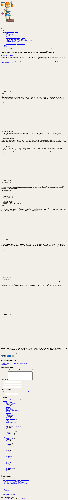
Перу (7, 469)
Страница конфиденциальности (10, 485)
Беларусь (27, 48)
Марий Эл (8, 421)
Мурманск (8, 423)
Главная (5, 30)
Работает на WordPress (6, 498)
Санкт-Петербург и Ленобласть (13, 426)
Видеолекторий (9, 34)
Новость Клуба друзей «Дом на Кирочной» (13, 481)
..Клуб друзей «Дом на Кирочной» (11, 399)
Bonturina (12, 55)
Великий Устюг (9, 404)
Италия (7, 441)
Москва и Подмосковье (11, 422)
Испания (8, 440)
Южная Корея (9, 471)
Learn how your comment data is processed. (26, 391)
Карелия (8, 417)
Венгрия (8, 439)
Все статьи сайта (7, 487)
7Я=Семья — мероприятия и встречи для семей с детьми (19, 40)
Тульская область (10, 434)
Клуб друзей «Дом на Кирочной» (10, 32)
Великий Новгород (10, 403)
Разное (4, 446)
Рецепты (5, 447)
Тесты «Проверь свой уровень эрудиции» (15, 38)
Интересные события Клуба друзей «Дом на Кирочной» (16, 483)
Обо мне (5, 46)
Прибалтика (6, 490)
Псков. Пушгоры (10, 425)
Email (2, 384)
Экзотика (5, 455)
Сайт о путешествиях (5, 23)
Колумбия (8, 465)
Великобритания (9, 438)
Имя (2, 381)
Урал (7, 435)
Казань (7, 411)
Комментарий (4, 379)
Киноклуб (8, 35)
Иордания (8, 463)
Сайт (2, 386)
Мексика (8, 467)
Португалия (8, 443)
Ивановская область (10, 409)
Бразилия (8, 458)
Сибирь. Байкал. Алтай (11, 428)
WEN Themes (24, 498)
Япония (7, 473)
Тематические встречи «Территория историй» (16, 39)
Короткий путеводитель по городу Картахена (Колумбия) (14, 363)
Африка (7, 457)
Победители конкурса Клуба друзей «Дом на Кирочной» (16, 480)
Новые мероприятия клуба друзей (11, 478)
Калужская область (10, 415)
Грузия (7, 453)
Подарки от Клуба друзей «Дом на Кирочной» (13, 482)
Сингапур (8, 470)
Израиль (8, 461)
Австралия (8, 456)
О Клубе (8, 33)
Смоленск (8, 429)
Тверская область (10, 433)
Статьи (4, 45)
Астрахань (8, 402)
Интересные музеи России (12, 410)
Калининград (9, 413)
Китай (7, 464)
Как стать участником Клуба (12, 41)
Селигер (8, 427)
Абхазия (7, 450)
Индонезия (8, 462)
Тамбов (7, 432)
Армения (8, 451)
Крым (7, 420)
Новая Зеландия (9, 468)
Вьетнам (8, 459)
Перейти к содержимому (6, 1)
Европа (5, 437)
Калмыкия (8, 414)
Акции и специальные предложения (14, 42)
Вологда (8, 405)
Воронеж (8, 407)
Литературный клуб (10, 36)
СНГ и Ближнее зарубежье (17, 48)
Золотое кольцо (9, 408)
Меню (2, 28)
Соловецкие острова (10, 431)
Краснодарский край (10, 419)
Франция (8, 445)
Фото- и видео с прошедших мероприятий (15, 44)
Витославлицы (4, 364)
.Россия (5, 401)
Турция (7, 444)
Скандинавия (6, 493)
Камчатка (8, 416)
